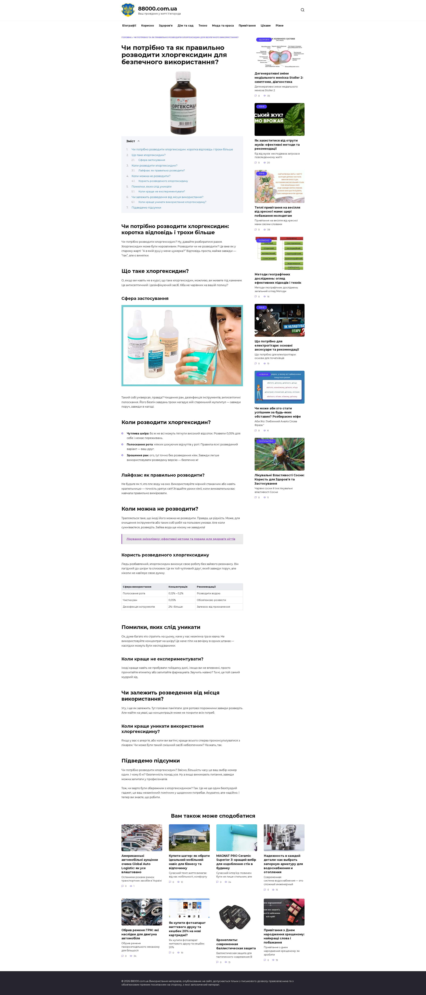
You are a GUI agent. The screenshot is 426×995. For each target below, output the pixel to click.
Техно (203, 25)
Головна (126, 37)
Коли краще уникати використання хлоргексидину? (172, 202)
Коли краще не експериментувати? (161, 191)
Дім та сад (186, 25)
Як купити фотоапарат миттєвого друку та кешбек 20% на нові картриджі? (187, 929)
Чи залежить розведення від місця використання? (167, 197)
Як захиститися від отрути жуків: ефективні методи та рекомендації (277, 144)
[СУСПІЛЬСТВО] (280, 468)
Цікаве (266, 25)
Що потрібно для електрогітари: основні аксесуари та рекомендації (277, 345)
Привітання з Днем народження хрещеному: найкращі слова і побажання (284, 936)
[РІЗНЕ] (280, 133)
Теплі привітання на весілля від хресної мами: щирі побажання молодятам (277, 211)
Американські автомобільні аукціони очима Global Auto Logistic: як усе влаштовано (139, 864)
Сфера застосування (151, 160)
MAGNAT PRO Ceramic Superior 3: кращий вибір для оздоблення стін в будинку (236, 862)
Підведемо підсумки (146, 207)
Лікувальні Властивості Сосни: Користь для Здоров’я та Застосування (279, 479)
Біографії (129, 25)
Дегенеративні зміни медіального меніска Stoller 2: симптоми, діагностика (279, 77)
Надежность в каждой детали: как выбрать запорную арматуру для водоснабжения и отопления (283, 864)
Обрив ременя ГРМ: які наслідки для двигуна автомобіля (140, 934)
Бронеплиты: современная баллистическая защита (236, 944)
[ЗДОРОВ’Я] (280, 66)
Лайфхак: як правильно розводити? (161, 170)
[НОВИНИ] (280, 401)
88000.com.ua (157, 8)
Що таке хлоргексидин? (149, 155)
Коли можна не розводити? (151, 176)
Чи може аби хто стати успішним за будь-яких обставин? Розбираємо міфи (278, 412)
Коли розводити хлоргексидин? (154, 165)
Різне (280, 25)
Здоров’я (166, 25)
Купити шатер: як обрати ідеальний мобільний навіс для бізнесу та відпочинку (189, 862)
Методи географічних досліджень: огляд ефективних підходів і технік (278, 278)
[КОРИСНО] (280, 267)
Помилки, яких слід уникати (152, 186)
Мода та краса (223, 25)
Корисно (147, 25)
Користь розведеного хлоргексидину (163, 181)
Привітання (247, 25)
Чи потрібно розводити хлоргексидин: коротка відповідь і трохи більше (182, 149)
